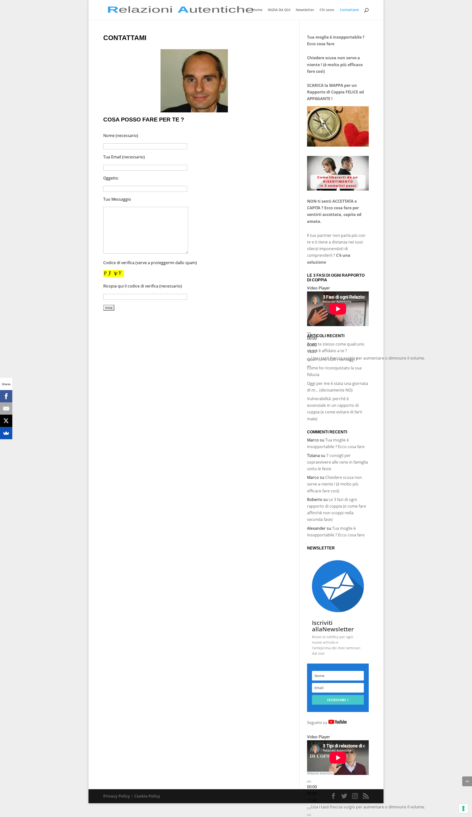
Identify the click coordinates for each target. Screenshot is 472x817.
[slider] (368, 358)
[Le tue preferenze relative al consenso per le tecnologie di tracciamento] (463, 808)
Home (257, 10)
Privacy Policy (116, 796)
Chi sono (327, 10)
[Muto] (309, 808)
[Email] (6, 408)
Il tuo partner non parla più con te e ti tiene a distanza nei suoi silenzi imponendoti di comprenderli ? (336, 249)
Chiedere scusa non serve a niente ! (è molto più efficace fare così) (334, 484)
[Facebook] (6, 396)
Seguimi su (317, 722)
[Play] (309, 333)
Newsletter (305, 10)
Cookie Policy (147, 796)
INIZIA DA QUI (279, 10)
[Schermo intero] (309, 815)
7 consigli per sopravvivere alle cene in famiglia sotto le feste (337, 462)
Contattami (349, 10)
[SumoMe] (6, 433)
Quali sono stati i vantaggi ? (332, 359)
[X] (6, 421)
